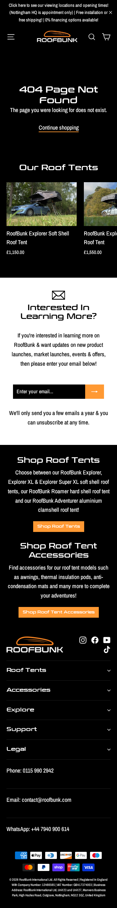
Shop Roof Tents (58, 526)
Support (21, 729)
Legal (16, 749)
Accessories (28, 690)
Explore (20, 710)
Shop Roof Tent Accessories (59, 612)
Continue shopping (59, 127)
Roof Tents (26, 670)
